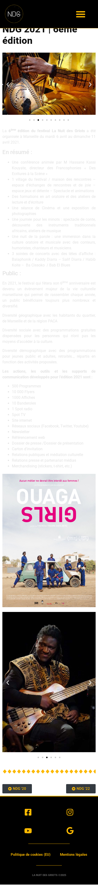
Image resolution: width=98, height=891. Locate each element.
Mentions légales (73, 854)
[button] (80, 13)
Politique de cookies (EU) (30, 854)
